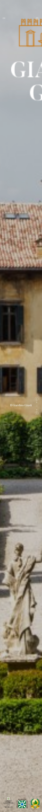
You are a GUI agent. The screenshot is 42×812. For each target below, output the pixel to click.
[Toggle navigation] (37, 19)
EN (4, 18)
